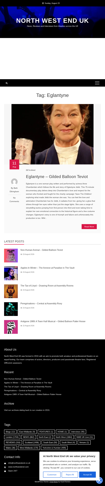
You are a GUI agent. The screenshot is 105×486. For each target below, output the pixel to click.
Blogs (10, 432)
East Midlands (27, 432)
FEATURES (46, 432)
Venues (84, 442)
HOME (62, 432)
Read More (89, 227)
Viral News (54, 482)
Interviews (77, 432)
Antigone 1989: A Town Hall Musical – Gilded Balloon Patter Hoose (53, 321)
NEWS (28, 437)
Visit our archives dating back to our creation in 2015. (27, 410)
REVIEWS (13, 442)
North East (45, 437)
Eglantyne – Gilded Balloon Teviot (57, 176)
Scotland (31, 170)
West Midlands (29, 448)
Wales (10, 448)
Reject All (70, 475)
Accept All (87, 475)
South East (50, 442)
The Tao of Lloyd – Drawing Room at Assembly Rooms (47, 286)
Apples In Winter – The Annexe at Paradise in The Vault (47, 268)
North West (64, 437)
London (12, 437)
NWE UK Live (84, 437)
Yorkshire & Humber (54, 448)
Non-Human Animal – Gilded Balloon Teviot (42, 250)
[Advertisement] (52, 58)
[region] (69, 466)
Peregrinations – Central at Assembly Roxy (41, 303)
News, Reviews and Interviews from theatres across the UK (52, 26)
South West (68, 442)
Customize (51, 475)
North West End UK (52, 20)
